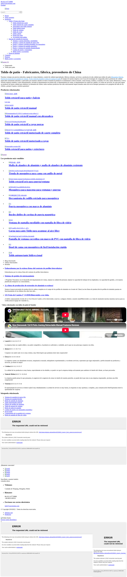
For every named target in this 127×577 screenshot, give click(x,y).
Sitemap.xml (9, 513)
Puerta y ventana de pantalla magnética (25, 46)
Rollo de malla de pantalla (13, 408)
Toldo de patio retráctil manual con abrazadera (29, 116)
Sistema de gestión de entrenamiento (19, 276)
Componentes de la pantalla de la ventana (18, 413)
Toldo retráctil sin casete (20, 23)
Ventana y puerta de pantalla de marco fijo (26, 42)
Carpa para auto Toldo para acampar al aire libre (34, 230)
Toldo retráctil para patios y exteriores (24, 149)
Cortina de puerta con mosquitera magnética (18, 410)
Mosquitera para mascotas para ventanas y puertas (35, 189)
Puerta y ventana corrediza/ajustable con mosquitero (29, 44)
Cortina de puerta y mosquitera (22, 50)
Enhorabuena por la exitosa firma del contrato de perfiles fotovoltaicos (33, 268)
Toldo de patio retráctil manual (21, 108)
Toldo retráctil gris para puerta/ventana (29, 181)
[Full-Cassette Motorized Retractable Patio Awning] (20, 130)
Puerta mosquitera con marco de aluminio (30, 206)
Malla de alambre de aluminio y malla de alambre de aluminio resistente (46, 165)
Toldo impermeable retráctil (13, 402)
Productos (8, 514)
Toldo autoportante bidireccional (25, 255)
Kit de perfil (8, 411)
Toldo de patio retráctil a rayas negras (24, 124)
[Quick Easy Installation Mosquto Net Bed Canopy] (10, 244)
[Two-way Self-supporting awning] (10, 252)
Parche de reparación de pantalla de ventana (14, 79)
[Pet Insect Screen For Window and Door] (19, 187)
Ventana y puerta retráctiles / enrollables (25, 41)
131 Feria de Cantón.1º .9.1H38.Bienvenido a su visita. (27, 295)
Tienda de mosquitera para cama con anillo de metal (35, 173)
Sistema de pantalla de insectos (18, 39)
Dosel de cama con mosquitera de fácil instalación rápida (38, 247)
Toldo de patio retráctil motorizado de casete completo (32, 132)
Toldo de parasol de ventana (13, 406)
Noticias (7, 57)
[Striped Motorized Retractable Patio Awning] (7, 138)
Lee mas (7, 102)
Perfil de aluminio (14, 53)
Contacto (7, 55)
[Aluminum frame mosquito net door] (10, 204)
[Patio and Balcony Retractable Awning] (11, 94)
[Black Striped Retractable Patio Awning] (15, 122)
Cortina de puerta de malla (52, 79)
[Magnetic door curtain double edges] (10, 212)
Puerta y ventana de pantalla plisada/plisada (26, 48)
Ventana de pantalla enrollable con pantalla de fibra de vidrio (40, 222)
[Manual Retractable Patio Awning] (9, 105)
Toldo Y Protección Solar (17, 21)
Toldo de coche (17, 32)
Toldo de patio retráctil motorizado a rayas (27, 141)
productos (8, 19)
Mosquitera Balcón (117, 77)
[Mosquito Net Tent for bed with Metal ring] (23, 171)
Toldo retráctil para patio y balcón (22, 97)
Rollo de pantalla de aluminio (14, 401)
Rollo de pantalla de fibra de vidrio (15, 415)
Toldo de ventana (18, 30)
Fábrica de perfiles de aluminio (14, 404)
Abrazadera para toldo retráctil (22, 26)
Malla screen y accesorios (21, 51)
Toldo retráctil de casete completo (23, 24)
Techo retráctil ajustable (36, 79)
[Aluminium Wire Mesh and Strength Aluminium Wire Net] (14, 162)
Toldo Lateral (17, 33)
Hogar (7, 16)
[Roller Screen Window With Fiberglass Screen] (11, 220)
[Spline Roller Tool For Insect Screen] (18, 195)
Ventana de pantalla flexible (13, 399)
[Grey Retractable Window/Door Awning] (27, 179)
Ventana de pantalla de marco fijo (15, 397)
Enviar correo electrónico (9, 520)
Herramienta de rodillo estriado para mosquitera (34, 198)
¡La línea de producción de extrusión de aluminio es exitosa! (29, 285)
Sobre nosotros (9, 17)
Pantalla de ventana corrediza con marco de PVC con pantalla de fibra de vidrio (49, 239)
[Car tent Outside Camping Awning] (19, 228)
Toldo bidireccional (19, 28)
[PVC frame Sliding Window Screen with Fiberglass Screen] (21, 236)
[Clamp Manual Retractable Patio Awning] (21, 113)
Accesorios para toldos (20, 37)
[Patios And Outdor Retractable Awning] (13, 146)
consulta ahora (5, 481)
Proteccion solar (18, 35)
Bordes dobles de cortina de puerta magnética (32, 214)
